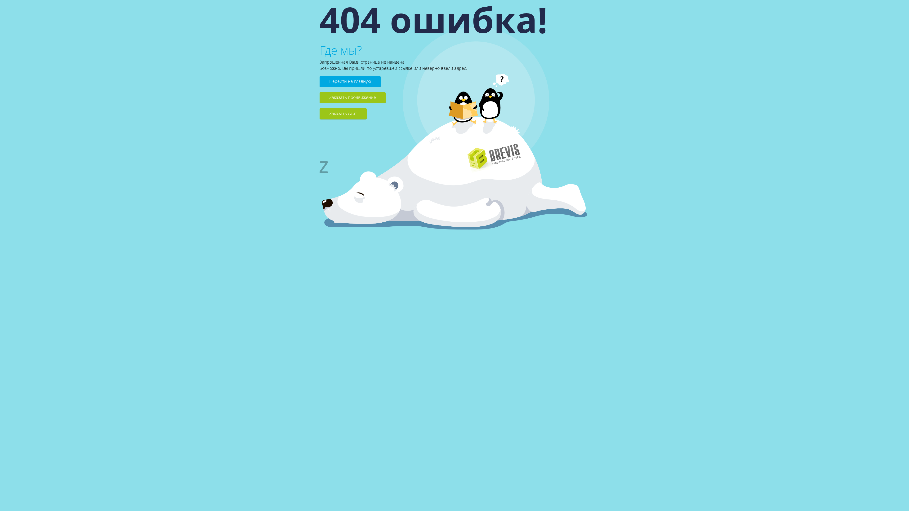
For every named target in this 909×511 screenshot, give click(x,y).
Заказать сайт (343, 113)
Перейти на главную (350, 81)
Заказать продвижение (352, 97)
